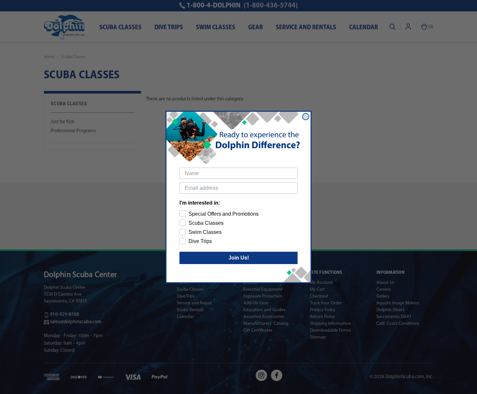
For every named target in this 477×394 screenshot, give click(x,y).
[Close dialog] (305, 116)
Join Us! (238, 258)
